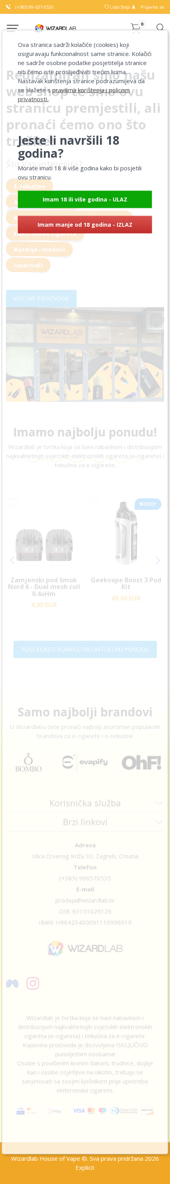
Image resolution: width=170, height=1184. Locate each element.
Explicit (85, 1167)
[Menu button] (12, 28)
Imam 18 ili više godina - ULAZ (85, 199)
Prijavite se (152, 7)
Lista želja (120, 7)
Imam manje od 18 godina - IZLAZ (85, 224)
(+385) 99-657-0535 (33, 7)
